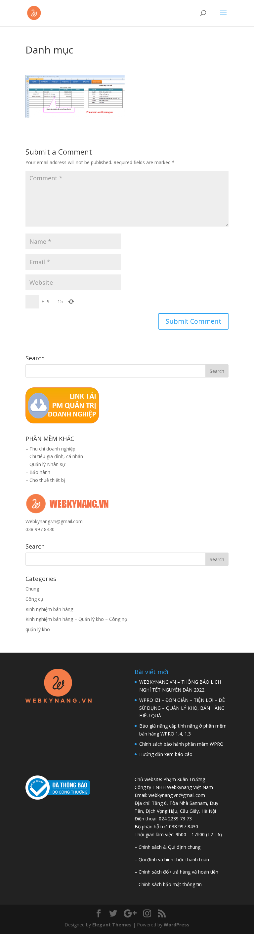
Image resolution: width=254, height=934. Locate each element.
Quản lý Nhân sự (47, 464)
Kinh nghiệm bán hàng (49, 609)
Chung (32, 589)
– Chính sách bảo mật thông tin (168, 884)
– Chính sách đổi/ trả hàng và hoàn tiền (176, 872)
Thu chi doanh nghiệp (52, 449)
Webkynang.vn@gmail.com (54, 521)
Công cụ (34, 599)
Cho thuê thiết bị (47, 480)
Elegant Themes (112, 924)
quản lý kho (37, 629)
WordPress (177, 924)
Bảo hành (39, 472)
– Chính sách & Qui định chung (167, 847)
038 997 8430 (40, 529)
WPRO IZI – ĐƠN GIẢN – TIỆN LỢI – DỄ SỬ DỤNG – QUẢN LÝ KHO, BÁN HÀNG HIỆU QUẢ (182, 708)
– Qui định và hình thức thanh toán (172, 859)
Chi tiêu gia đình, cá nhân (56, 456)
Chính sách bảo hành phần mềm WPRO (181, 744)
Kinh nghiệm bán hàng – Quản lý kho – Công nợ (76, 619)
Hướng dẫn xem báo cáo (165, 754)
